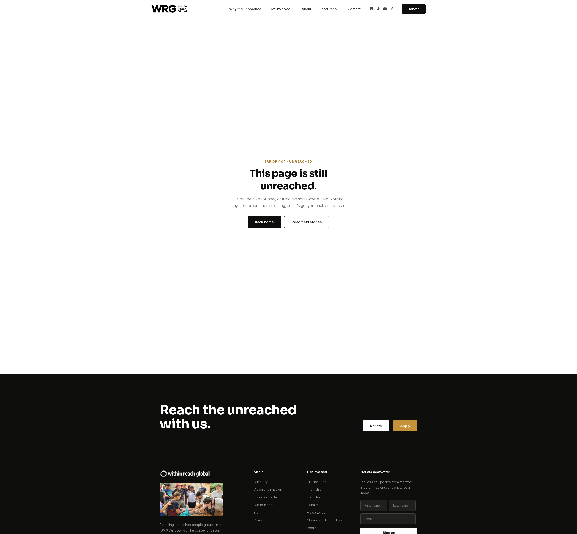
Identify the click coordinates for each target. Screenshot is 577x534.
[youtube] (385, 9)
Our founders (264, 505)
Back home (264, 222)
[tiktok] (378, 9)
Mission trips (316, 482)
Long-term (315, 497)
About (306, 9)
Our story (261, 482)
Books (312, 528)
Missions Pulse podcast (325, 520)
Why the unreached (245, 9)
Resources (328, 9)
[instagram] (371, 9)
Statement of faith (267, 497)
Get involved (280, 9)
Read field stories (307, 222)
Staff (257, 512)
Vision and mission (268, 489)
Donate (414, 9)
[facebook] (392, 9)
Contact (354, 9)
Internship (314, 489)
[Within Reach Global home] (169, 9)
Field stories (316, 512)
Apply (405, 426)
